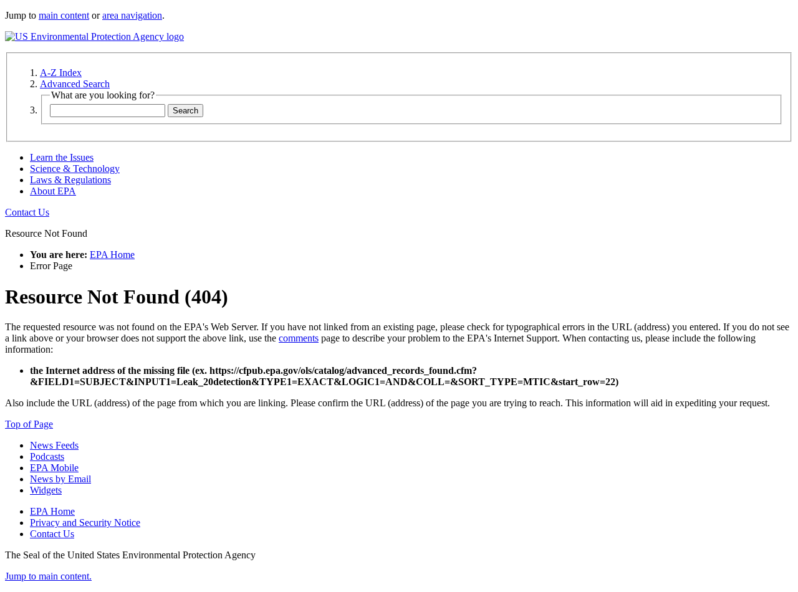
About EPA (53, 191)
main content (64, 15)
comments (299, 338)
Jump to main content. (48, 576)
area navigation (132, 15)
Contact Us (27, 212)
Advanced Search (75, 84)
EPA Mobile (54, 467)
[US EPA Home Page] (94, 36)
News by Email (60, 479)
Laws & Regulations (70, 179)
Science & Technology (75, 168)
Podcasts (47, 456)
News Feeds (54, 445)
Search (185, 110)
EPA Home (112, 254)
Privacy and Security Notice (85, 522)
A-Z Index (61, 72)
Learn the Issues (62, 157)
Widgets (46, 490)
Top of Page (29, 424)
